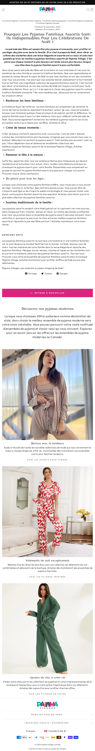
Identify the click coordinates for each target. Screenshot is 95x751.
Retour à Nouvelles (49, 293)
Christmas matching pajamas (54, 21)
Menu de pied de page (46, 714)
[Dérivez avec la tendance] (47, 394)
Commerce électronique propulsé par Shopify (47, 749)
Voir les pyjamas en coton (47, 694)
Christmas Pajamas (10, 21)
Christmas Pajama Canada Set (80, 21)
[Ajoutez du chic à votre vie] (47, 628)
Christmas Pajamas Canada (47, 23)
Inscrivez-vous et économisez (47, 723)
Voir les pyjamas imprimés (47, 577)
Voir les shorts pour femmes (47, 460)
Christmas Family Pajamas (30, 21)
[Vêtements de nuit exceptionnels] (47, 511)
